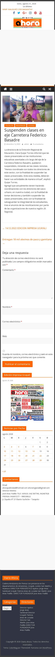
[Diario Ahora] (5, 89)
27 (26, 460)
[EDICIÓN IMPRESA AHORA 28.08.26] (27, 420)
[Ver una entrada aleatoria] (50, 89)
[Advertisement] (27, 57)
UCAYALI (31, 125)
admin (26, 144)
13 (26, 451)
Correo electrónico (12, 321)
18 (12, 455)
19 (19, 455)
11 (12, 451)
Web (4, 336)
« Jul (4, 471)
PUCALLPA (9, 125)
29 (41, 460)
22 (41, 455)
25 (12, 460)
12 (19, 451)
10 (5, 451)
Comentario (8, 270)
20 (26, 455)
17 (5, 455)
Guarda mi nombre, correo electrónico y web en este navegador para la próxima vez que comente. (27, 356)
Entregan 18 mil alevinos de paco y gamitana (27, 241)
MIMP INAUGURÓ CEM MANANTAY (17, 9)
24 (5, 460)
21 (33, 455)
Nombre (7, 307)
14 (33, 451)
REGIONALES (20, 125)
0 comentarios (37, 144)
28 (33, 460)
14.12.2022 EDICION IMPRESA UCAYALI (24, 228)
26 (19, 460)
